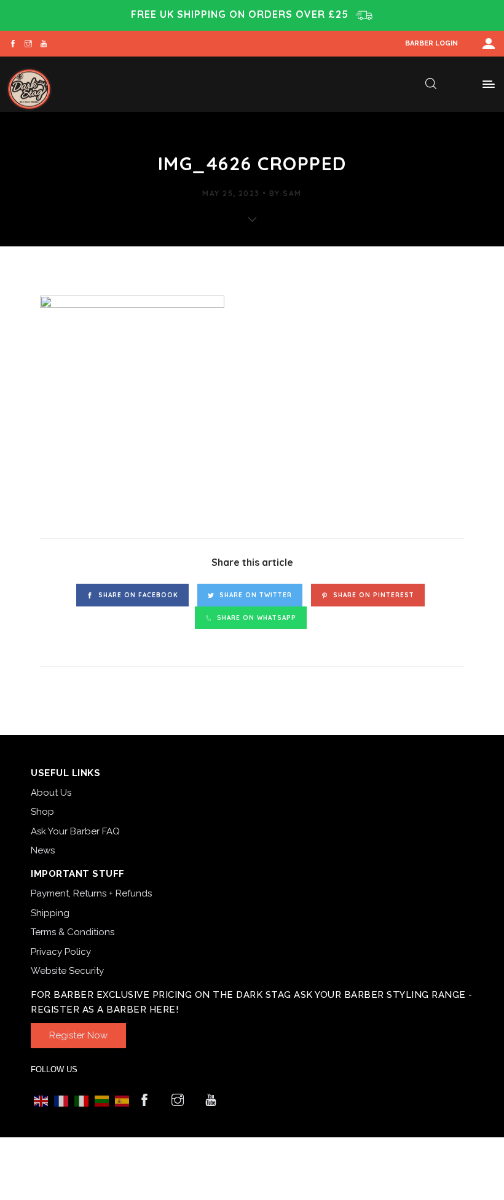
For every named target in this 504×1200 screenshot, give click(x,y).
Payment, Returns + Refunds (91, 893)
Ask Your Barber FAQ (75, 831)
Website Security (67, 970)
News (43, 850)
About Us (51, 792)
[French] (61, 1100)
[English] (41, 1100)
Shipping (50, 913)
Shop (42, 811)
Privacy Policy (61, 951)
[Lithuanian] (102, 1100)
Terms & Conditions (72, 932)
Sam (292, 193)
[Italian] (81, 1100)
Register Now (78, 1035)
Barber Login (431, 43)
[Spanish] (122, 1100)
